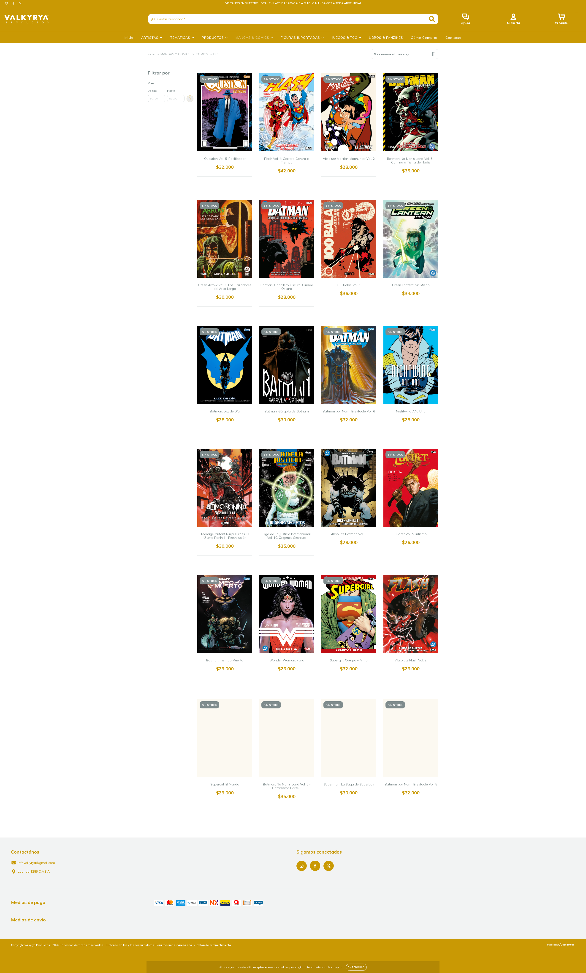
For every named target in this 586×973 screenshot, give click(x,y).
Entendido (356, 967)
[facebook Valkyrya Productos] (13, 3)
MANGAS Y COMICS (175, 54)
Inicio (129, 38)
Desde (152, 90)
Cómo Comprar (424, 38)
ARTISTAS (150, 38)
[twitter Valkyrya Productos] (20, 3)
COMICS (202, 54)
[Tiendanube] (560, 945)
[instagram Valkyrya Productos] (6, 3)
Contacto (453, 38)
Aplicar (190, 98)
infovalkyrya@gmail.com (36, 863)
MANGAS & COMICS (253, 38)
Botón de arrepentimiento (214, 945)
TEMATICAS (180, 38)
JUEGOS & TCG (345, 38)
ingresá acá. (184, 945)
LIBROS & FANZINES (386, 38)
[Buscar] (432, 19)
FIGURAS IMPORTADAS (301, 38)
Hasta (171, 90)
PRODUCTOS (213, 38)
